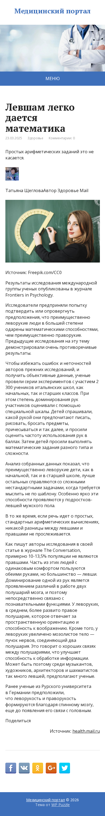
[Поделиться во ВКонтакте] (24, 768)
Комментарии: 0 (62, 138)
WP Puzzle (60, 804)
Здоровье (35, 138)
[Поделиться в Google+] (51, 768)
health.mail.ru (86, 731)
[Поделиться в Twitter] (64, 768)
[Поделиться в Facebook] (10, 768)
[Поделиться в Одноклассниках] (37, 768)
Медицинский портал (52, 11)
